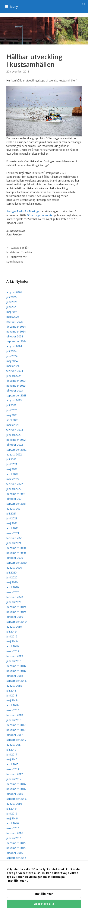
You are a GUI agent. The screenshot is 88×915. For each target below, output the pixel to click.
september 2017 (16, 740)
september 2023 (16, 395)
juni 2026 (11, 302)
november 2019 (16, 612)
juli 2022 (11, 459)
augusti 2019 (14, 626)
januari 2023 (13, 435)
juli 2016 (11, 808)
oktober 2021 (14, 499)
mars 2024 (12, 366)
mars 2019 (12, 651)
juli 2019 (11, 631)
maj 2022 (12, 469)
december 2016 (16, 784)
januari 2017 (13, 779)
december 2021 (16, 494)
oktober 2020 (14, 558)
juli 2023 (11, 405)
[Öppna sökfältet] (84, 4)
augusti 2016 (14, 804)
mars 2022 (12, 479)
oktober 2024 (14, 336)
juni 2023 (11, 410)
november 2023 (16, 385)
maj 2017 (12, 759)
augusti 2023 (14, 400)
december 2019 (16, 607)
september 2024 (16, 341)
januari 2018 (13, 720)
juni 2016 (11, 813)
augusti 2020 (14, 567)
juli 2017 (11, 749)
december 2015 (16, 843)
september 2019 (16, 622)
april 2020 (12, 587)
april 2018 (12, 705)
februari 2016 (14, 833)
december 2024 (16, 326)
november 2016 (16, 789)
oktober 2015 (14, 853)
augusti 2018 (14, 685)
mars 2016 (12, 828)
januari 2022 (13, 489)
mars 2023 (12, 425)
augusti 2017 (14, 744)
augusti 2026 (14, 292)
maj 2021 (12, 523)
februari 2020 (14, 597)
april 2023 (12, 420)
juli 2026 (11, 297)
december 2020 (16, 548)
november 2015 (16, 848)
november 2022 (16, 440)
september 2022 (16, 449)
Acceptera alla (44, 904)
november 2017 (16, 730)
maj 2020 (12, 582)
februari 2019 (14, 656)
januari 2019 (13, 661)
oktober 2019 (14, 617)
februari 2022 (14, 484)
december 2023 (16, 381)
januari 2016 (13, 838)
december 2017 (16, 725)
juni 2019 (11, 636)
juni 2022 (11, 464)
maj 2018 (12, 700)
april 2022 (12, 474)
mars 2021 (12, 533)
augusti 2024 (14, 346)
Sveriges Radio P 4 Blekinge (22, 211)
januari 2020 (13, 602)
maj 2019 (12, 641)
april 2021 (12, 528)
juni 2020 (11, 577)
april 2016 (12, 823)
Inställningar (44, 894)
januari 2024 (13, 376)
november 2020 (16, 553)
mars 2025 (12, 317)
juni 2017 (11, 754)
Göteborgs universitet (40, 215)
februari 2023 (14, 430)
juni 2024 (11, 356)
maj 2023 (12, 415)
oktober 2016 (14, 794)
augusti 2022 (14, 454)
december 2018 (16, 666)
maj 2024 (12, 361)
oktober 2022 (14, 444)
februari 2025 (14, 322)
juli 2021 (11, 513)
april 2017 (12, 764)
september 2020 (16, 563)
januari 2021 (13, 543)
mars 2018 (12, 710)
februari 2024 (14, 371)
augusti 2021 (14, 508)
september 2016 (16, 799)
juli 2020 (11, 572)
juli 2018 (11, 690)
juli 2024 (11, 351)
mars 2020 (12, 592)
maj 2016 (12, 818)
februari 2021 (14, 538)
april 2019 (12, 646)
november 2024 (16, 331)
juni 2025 (11, 307)
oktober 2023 (14, 390)
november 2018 (16, 671)
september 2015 (16, 858)
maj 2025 (12, 312)
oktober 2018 (14, 676)
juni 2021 (11, 518)
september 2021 (16, 504)
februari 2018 (14, 715)
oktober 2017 (14, 735)
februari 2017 (14, 774)
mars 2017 (12, 769)
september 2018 (16, 681)
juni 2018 (11, 695)
